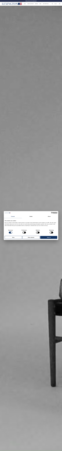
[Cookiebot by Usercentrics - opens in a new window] (52, 213)
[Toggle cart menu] (60, 4)
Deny (13, 237)
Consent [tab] (13, 216)
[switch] (24, 233)
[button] (12, 4)
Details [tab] (31, 216)
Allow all (49, 237)
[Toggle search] (52, 4)
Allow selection (31, 237)
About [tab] (49, 216)
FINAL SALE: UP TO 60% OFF (31, 0)
